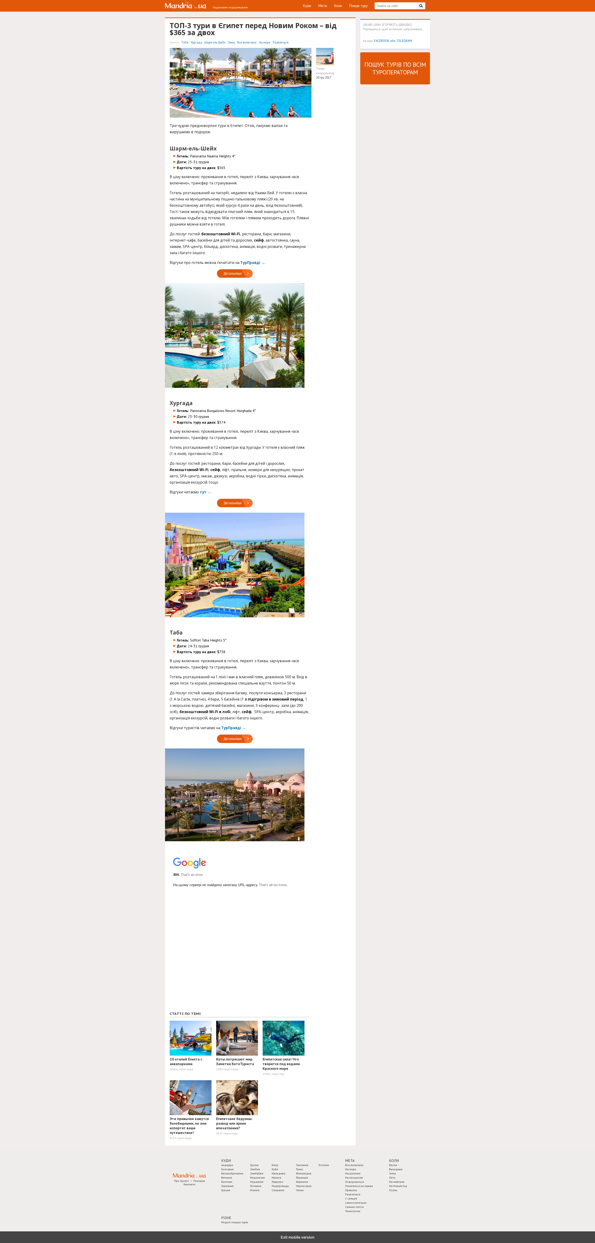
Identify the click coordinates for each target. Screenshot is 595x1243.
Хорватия (302, 1181)
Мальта (276, 1177)
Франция (302, 1177)
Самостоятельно (356, 1202)
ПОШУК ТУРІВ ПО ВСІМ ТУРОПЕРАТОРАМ (395, 68)
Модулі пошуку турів (234, 1222)
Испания (255, 1186)
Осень (393, 1190)
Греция (225, 1190)
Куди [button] (226, 1160)
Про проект (181, 1181)
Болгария (227, 1169)
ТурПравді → (252, 262)
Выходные (396, 1169)
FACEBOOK (381, 40)
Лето (392, 1177)
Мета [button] (349, 1160)
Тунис (299, 1169)
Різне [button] (226, 1217)
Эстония (323, 1165)
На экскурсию (354, 1177)
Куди (307, 5)
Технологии (352, 1211)
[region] (204, 973)
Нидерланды (280, 1186)
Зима (231, 42)
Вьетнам (226, 1181)
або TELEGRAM (401, 40)
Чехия (300, 1190)
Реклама (199, 1181)
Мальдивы (278, 1173)
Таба (185, 42)
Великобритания (232, 1173)
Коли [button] (394, 1160)
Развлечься (280, 42)
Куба (275, 1169)
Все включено (247, 42)
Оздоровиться (354, 1181)
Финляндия (303, 1173)
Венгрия (226, 1177)
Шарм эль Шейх (215, 42)
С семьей (351, 1198)
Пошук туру (358, 5)
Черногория (303, 1186)
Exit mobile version (297, 1237)
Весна (393, 1165)
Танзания (302, 1165)
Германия (227, 1186)
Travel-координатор (325, 71)
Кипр (275, 1165)
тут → (205, 492)
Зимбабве (256, 1173)
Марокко (277, 1181)
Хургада (197, 42)
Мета (322, 5)
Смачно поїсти (354, 1207)
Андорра (227, 1165)
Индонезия (257, 1177)
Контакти (189, 1184)
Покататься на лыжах (359, 1186)
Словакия (278, 1190)
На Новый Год (398, 1186)
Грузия (254, 1165)
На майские (396, 1181)
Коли (338, 5)
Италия (254, 1190)
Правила (351, 1190)
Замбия (255, 1169)
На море (265, 42)
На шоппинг (353, 1173)
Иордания (256, 1181)
